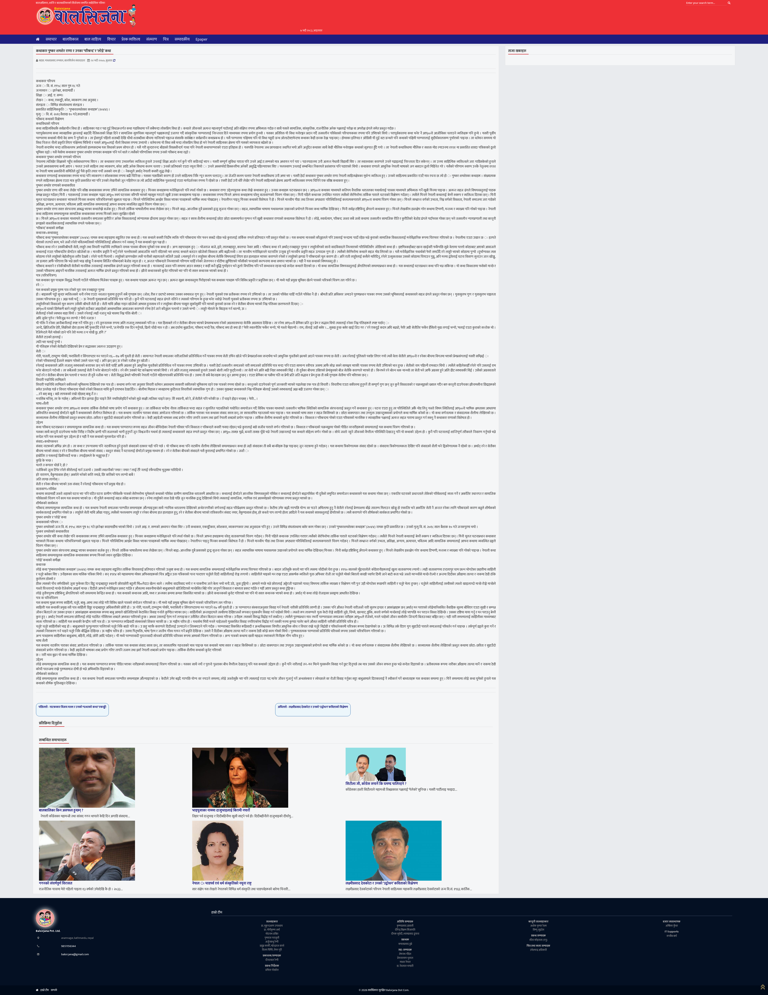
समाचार (51, 39)
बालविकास (70, 39)
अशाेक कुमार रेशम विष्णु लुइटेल (538, 928)
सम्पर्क (54, 990)
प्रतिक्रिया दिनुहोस (50, 723)
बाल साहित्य (92, 39)
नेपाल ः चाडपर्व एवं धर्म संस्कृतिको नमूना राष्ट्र (221, 883)
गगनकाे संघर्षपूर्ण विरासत (55, 883)
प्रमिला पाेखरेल (272, 970)
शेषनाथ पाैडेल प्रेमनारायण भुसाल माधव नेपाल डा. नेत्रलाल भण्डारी (405, 960)
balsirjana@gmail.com (75, 954)
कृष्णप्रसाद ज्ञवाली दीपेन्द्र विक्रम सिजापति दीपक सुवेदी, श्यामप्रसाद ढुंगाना (405, 930)
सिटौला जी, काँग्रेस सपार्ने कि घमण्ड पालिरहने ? (376, 784)
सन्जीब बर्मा (672, 936)
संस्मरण (151, 39)
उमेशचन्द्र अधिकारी (538, 950)
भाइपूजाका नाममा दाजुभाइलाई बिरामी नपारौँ (221, 810)
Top (764, 988)
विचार (111, 39)
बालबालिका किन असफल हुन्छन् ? (61, 810)
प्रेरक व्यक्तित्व (131, 39)
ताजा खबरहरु (517, 51)
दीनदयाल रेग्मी (271, 960)
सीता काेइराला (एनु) (538, 940)
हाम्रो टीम (216, 912)
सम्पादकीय (182, 39)
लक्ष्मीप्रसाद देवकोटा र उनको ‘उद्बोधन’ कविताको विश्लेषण (382, 883)
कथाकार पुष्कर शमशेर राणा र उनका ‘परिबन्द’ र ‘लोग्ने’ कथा (73, 51)
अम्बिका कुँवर (672, 926)
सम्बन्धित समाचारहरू (53, 740)
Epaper (201, 39)
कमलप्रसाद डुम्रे (405, 944)
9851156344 (68, 946)
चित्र (166, 39)
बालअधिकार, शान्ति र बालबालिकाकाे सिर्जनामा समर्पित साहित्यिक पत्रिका (70, 3)
